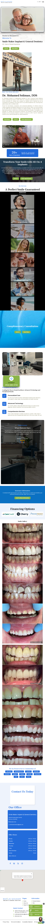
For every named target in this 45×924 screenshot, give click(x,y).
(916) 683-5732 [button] (11, 385)
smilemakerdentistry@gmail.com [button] (16, 824)
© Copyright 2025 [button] (38, 921)
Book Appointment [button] (26, 119)
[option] (22, 435)
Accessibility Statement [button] (27, 921)
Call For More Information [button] (22, 498)
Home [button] (25, 901)
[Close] (31, 873)
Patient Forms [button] (27, 905)
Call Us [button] (6, 48)
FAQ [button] (33, 903)
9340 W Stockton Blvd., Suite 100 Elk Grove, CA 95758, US (22, 911)
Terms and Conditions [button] (16, 921)
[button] (6, 1)
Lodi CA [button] (28, 771)
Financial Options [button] (36, 901)
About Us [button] (26, 903)
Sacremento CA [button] (19, 771)
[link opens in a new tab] (8, 514)
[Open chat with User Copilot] (40, 919)
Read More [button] (15, 48)
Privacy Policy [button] (6, 921)
